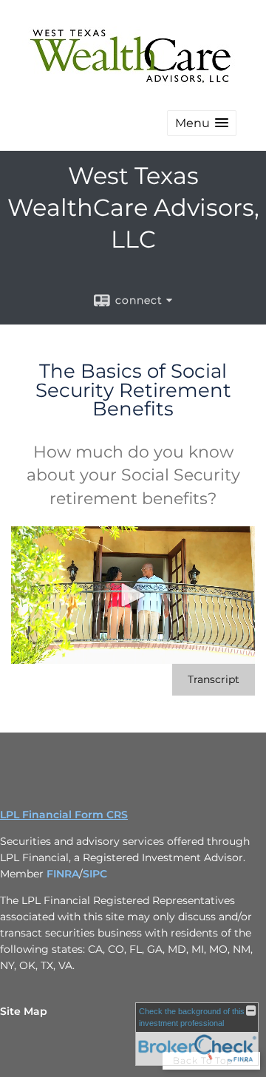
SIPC (95, 873)
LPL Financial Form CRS (64, 814)
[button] (201, 123)
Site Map (23, 1011)
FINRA (63, 873)
